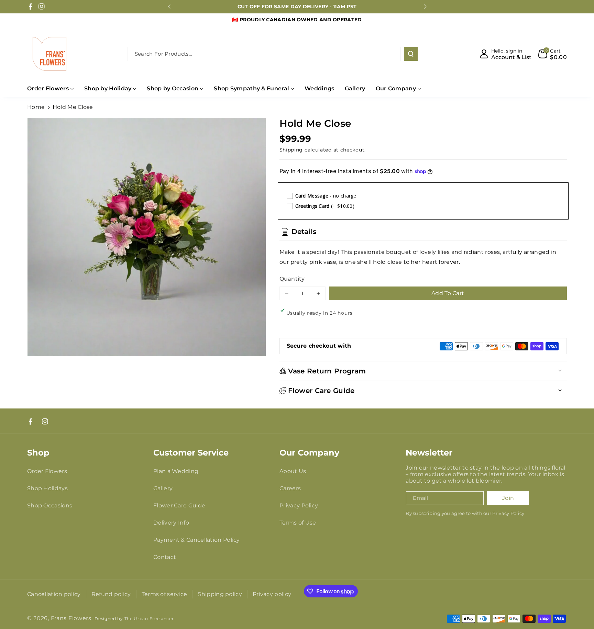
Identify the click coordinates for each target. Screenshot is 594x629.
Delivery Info (171, 522)
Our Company (396, 88)
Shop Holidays (47, 488)
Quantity (292, 279)
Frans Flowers (71, 618)
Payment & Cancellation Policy (196, 540)
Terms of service (164, 594)
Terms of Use (297, 522)
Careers (290, 488)
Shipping (291, 150)
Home (36, 107)
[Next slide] (425, 6)
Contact (164, 557)
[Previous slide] (169, 6)
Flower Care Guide (179, 505)
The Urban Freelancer (149, 618)
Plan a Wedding (175, 471)
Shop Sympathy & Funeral (251, 88)
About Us (292, 471)
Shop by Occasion (172, 88)
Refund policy (111, 594)
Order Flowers (48, 88)
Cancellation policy (54, 594)
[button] (552, 53)
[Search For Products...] (411, 54)
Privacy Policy (298, 505)
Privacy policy (272, 594)
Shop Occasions (49, 505)
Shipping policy (220, 594)
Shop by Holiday (108, 88)
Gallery (163, 488)
